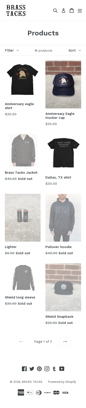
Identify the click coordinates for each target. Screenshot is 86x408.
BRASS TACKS (32, 381)
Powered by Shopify (62, 381)
